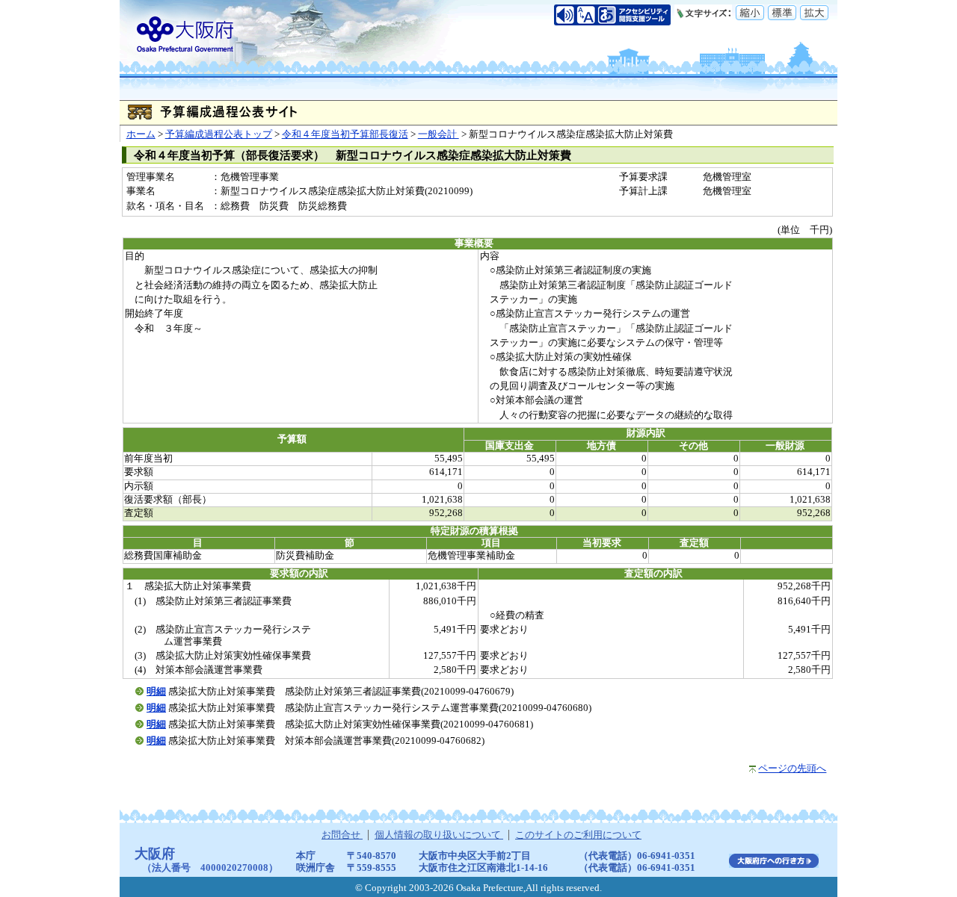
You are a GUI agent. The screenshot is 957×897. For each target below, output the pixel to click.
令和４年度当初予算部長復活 (345, 134)
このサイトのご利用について (578, 835)
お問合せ (342, 835)
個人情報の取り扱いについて (439, 835)
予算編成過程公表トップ (218, 134)
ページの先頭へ (792, 768)
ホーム (141, 134)
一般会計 (438, 134)
